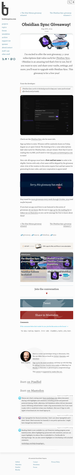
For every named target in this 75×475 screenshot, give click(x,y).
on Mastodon (35, 390)
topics (4, 27)
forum (4, 31)
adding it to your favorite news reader (47, 365)
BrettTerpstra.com (9, 19)
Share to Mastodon (46, 315)
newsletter (6, 34)
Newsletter (36, 465)
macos (36, 235)
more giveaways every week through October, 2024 (50, 199)
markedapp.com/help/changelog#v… (33, 443)
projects (5, 24)
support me (6, 41)
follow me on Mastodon (29, 213)
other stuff (6, 54)
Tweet (46, 31)
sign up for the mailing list (60, 210)
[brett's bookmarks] (8, 59)
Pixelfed (17, 467)
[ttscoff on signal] (14, 59)
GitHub (56, 356)
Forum (35, 467)
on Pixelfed (34, 382)
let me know (33, 210)
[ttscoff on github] (6, 59)
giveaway (26, 235)
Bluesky (35, 368)
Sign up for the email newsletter (43, 363)
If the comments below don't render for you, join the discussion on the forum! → (44, 326)
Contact (35, 462)
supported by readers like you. (52, 372)
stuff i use (5, 51)
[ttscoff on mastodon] (11, 59)
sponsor (5, 44)
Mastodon (62, 356)
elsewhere (36, 359)
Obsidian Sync (63, 58)
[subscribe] (3, 59)
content (38, 372)
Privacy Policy (55, 462)
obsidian (46, 235)
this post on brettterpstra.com (61, 153)
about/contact (7, 47)
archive (5, 37)
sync (54, 235)
